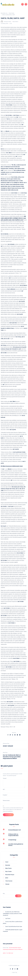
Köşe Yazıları (15, 21)
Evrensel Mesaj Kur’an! (14, 830)
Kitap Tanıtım (8, 868)
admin (4, 953)
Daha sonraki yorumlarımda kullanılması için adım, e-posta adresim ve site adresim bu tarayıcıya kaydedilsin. (13, 809)
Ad (4, 789)
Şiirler (6, 877)
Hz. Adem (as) (10, 953)
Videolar (7, 884)
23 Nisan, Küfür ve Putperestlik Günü (13, 834)
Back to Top (14, 972)
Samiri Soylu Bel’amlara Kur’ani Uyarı (13, 926)
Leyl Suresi (7, 918)
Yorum (5, 778)
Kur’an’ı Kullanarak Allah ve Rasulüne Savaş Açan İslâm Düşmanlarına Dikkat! (12, 756)
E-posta (5, 795)
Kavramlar (7, 865)
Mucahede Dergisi (9, 874)
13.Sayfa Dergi (12, 840)
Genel (6, 862)
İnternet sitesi (6, 800)
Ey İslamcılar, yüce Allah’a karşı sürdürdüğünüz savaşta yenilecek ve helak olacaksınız (12, 913)
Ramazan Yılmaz (7, 21)
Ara (4, 893)
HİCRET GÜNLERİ (8, 746)
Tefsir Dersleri (8, 881)
